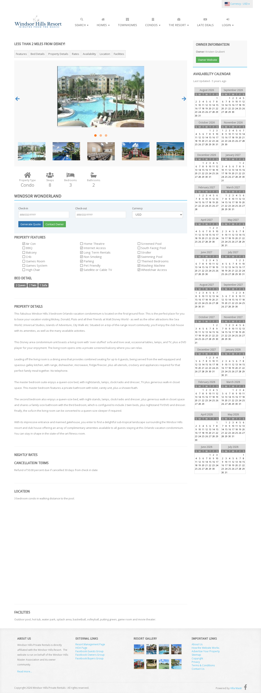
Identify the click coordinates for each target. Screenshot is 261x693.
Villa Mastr (236, 688)
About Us (197, 644)
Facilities (119, 54)
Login (227, 25)
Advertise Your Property (206, 651)
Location (105, 54)
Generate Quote (30, 224)
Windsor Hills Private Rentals (38, 21)
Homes (102, 25)
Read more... (24, 671)
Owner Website (207, 60)
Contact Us (198, 669)
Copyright (197, 658)
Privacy (196, 662)
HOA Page (81, 648)
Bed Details (38, 54)
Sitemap (196, 654)
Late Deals (205, 25)
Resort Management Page (90, 644)
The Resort (178, 25)
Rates (75, 54)
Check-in (23, 208)
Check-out (81, 208)
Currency (137, 208)
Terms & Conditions (203, 665)
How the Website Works (205, 648)
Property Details (58, 54)
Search (80, 25)
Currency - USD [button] (239, 4)
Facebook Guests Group (89, 651)
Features (21, 54)
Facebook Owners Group (90, 654)
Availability (89, 54)
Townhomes (127, 25)
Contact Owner (54, 224)
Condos (151, 25)
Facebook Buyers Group (89, 658)
